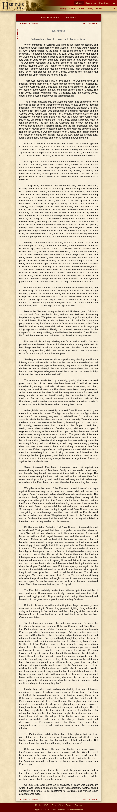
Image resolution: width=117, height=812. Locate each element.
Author (81, 8)
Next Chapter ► (90, 23)
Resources (90, 3)
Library (78, 3)
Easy (90, 8)
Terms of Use (58, 805)
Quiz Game (104, 3)
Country (62, 8)
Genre (72, 8)
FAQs (46, 805)
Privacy (69, 805)
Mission (38, 805)
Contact (78, 805)
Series (99, 8)
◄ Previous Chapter (28, 23)
